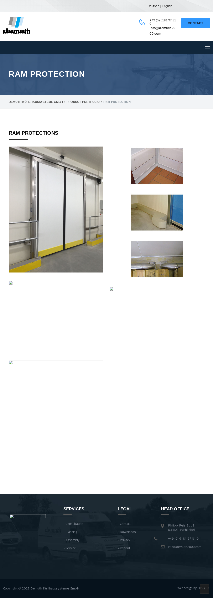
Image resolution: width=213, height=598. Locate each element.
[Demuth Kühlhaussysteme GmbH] (16, 25)
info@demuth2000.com (184, 547)
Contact (195, 23)
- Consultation (73, 524)
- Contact (124, 524)
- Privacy (124, 540)
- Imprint (124, 548)
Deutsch (153, 6)
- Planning (70, 532)
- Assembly (71, 540)
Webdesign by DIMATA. (193, 588)
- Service (69, 548)
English (167, 6)
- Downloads (127, 532)
